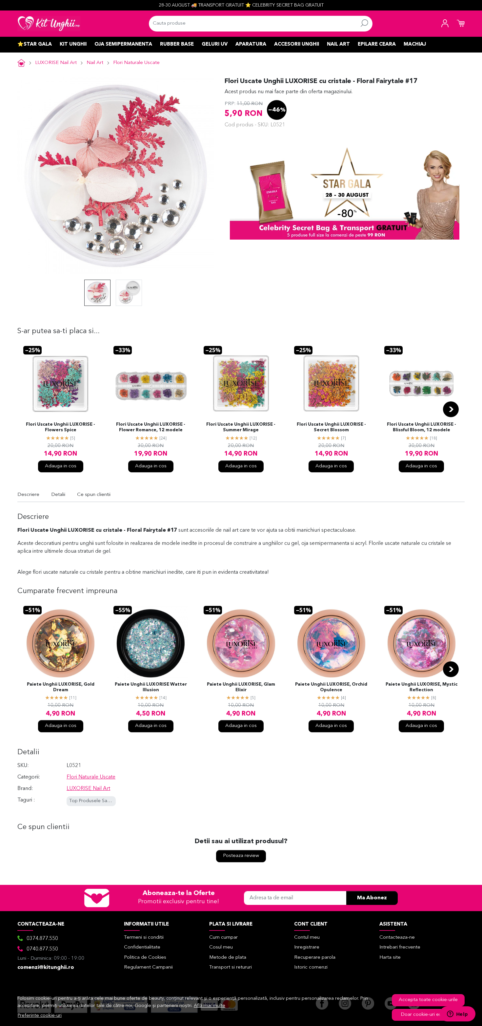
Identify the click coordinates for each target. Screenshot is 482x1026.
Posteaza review (241, 855)
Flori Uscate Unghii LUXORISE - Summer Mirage (240, 427)
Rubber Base (177, 44)
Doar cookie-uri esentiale (428, 1014)
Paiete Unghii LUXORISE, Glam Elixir (241, 687)
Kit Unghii (73, 44)
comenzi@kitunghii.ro (45, 967)
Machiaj (415, 44)
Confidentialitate (142, 947)
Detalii (58, 494)
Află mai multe (209, 1005)
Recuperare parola (314, 957)
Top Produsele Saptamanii (97, 801)
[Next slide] (451, 409)
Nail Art (338, 44)
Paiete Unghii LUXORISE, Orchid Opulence (331, 687)
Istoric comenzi (311, 967)
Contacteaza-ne (397, 937)
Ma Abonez (372, 898)
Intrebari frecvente (399, 947)
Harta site (390, 957)
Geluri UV (215, 44)
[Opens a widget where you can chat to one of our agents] (457, 1014)
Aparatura (250, 44)
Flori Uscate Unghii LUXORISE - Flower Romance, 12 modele (150, 427)
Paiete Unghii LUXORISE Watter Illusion (151, 687)
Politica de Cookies (145, 957)
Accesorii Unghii (296, 44)
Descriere (28, 494)
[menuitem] (97, 293)
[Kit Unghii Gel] (48, 24)
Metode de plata (227, 957)
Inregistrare (306, 947)
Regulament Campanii (148, 967)
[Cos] (461, 24)
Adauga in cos (60, 466)
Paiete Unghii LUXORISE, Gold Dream (60, 687)
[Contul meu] (445, 24)
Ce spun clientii (93, 494)
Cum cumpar (223, 937)
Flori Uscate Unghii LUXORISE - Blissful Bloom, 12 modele (421, 427)
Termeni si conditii (144, 937)
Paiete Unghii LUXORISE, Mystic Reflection (421, 687)
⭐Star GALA (34, 44)
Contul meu (307, 937)
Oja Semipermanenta (123, 44)
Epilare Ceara (377, 44)
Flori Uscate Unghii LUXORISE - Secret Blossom (331, 427)
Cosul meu (221, 947)
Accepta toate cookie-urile (428, 999)
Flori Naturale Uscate (136, 62)
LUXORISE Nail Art (56, 62)
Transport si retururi (230, 967)
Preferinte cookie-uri (40, 1015)
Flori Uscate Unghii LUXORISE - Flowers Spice (60, 427)
